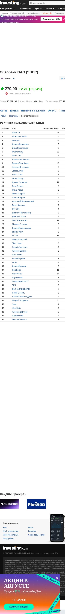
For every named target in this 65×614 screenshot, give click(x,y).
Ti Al (14, 285)
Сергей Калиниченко (21, 228)
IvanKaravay (17, 152)
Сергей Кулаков (19, 266)
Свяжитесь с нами (36, 535)
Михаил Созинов (19, 224)
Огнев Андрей (18, 194)
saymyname (17, 278)
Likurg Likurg (17, 178)
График (14, 110)
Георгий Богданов (20, 300)
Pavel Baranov (18, 205)
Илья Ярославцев (20, 148)
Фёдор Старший (19, 239)
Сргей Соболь (18, 293)
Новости (50, 9)
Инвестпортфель (10, 535)
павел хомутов (18, 197)
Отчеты (52, 110)
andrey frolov (17, 232)
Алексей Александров (22, 297)
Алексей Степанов (20, 167)
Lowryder (16, 140)
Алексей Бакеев (19, 251)
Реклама (32, 531)
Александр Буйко (19, 312)
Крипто (38, 9)
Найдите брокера (12, 494)
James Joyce (17, 171)
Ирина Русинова (19, 182)
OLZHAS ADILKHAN (21, 289)
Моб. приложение (11, 531)
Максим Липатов (19, 319)
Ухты (14, 304)
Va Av (14, 262)
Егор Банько (17, 186)
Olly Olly (15, 209)
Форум (3, 116)
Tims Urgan (17, 243)
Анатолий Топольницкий (23, 201)
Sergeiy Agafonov (19, 247)
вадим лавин (18, 316)
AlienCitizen (17, 175)
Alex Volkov (17, 274)
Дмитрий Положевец (21, 213)
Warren (46, 13)
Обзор (3, 110)
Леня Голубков (18, 258)
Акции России (33, 13)
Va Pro (15, 236)
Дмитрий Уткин (19, 217)
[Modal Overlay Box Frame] (30, 594)
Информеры (8, 538)
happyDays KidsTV (20, 281)
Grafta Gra (16, 156)
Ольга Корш (17, 190)
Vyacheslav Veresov (21, 159)
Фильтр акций (18, 13)
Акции (5, 13)
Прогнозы (13, 116)
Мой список (25, 9)
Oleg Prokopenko (19, 220)
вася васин (17, 255)
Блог (5, 527)
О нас (30, 527)
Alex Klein (16, 308)
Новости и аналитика (33, 110)
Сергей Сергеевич (20, 144)
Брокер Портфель (20, 163)
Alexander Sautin (19, 136)
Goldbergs (16, 270)
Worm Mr (16, 133)
